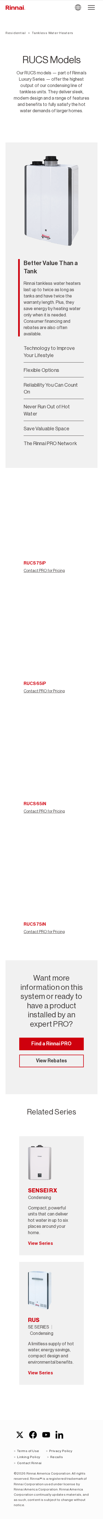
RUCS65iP (35, 683)
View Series (40, 1243)
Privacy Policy (61, 1451)
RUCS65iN (35, 803)
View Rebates (51, 1061)
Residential (15, 33)
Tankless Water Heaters (52, 33)
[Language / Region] (78, 7)
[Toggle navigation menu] (91, 7)
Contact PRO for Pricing (44, 570)
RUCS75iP (35, 563)
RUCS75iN (35, 924)
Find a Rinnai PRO (51, 1044)
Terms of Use (28, 1451)
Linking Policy (28, 1457)
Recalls (56, 1457)
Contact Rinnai (29, 1463)
